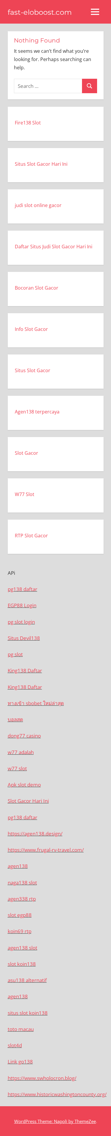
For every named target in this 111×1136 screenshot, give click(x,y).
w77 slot (17, 768)
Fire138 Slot (28, 122)
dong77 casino (24, 735)
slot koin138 (22, 964)
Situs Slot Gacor (32, 370)
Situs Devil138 (24, 638)
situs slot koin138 (28, 1012)
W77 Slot (24, 494)
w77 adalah (21, 752)
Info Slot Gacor (31, 329)
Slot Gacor (26, 453)
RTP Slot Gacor (31, 535)
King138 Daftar (25, 670)
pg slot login (21, 621)
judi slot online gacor (38, 205)
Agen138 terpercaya (37, 411)
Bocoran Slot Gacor (36, 288)
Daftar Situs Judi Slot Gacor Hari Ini (53, 246)
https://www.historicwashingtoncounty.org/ (57, 1094)
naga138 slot (22, 882)
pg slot (15, 654)
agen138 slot (22, 947)
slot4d (15, 1045)
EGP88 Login (22, 605)
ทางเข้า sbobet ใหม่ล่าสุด (36, 703)
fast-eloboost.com (40, 12)
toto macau (21, 1029)
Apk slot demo (24, 784)
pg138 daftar (22, 589)
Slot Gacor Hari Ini (28, 800)
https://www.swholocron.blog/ (42, 1078)
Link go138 (20, 1061)
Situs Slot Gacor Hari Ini (41, 164)
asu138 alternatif (27, 980)
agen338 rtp (22, 898)
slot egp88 (20, 915)
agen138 (18, 866)
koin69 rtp (19, 931)
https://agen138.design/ (35, 833)
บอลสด (15, 719)
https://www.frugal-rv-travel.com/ (46, 849)
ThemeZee (85, 1121)
